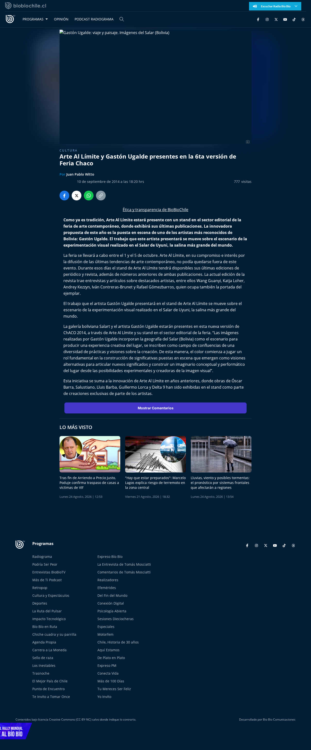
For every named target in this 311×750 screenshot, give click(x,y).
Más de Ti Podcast (47, 580)
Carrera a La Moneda (49, 650)
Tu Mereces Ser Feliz (114, 689)
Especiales (105, 626)
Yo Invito (104, 696)
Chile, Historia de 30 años (118, 642)
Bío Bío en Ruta (44, 626)
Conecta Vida (108, 673)
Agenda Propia (44, 642)
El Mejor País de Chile (50, 681)
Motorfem (105, 634)
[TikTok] (294, 19)
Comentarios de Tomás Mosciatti (124, 572)
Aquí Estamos (108, 650)
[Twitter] (276, 19)
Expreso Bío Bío (109, 556)
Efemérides (106, 587)
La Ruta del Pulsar (47, 611)
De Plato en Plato (111, 657)
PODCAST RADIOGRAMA (94, 19)
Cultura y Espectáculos (50, 595)
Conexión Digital (110, 603)
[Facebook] (258, 19)
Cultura (69, 150)
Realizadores (107, 580)
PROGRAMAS (33, 19)
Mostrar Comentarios (155, 408)
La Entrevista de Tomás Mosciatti (124, 564)
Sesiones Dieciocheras (115, 618)
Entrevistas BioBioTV (48, 572)
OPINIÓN (61, 19)
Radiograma (42, 556)
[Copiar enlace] (101, 195)
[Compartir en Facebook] (64, 195)
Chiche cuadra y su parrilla (54, 634)
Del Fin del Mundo (112, 595)
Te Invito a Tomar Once (51, 696)
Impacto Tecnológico (49, 618)
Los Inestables (43, 665)
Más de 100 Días (110, 681)
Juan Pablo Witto (80, 174)
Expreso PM (106, 665)
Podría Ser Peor (44, 564)
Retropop (39, 587)
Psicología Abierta (111, 611)
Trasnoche (40, 673)
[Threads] (303, 19)
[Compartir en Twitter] (76, 195)
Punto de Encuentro (48, 689)
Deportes (39, 603)
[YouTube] (285, 19)
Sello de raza (42, 657)
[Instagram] (267, 19)
